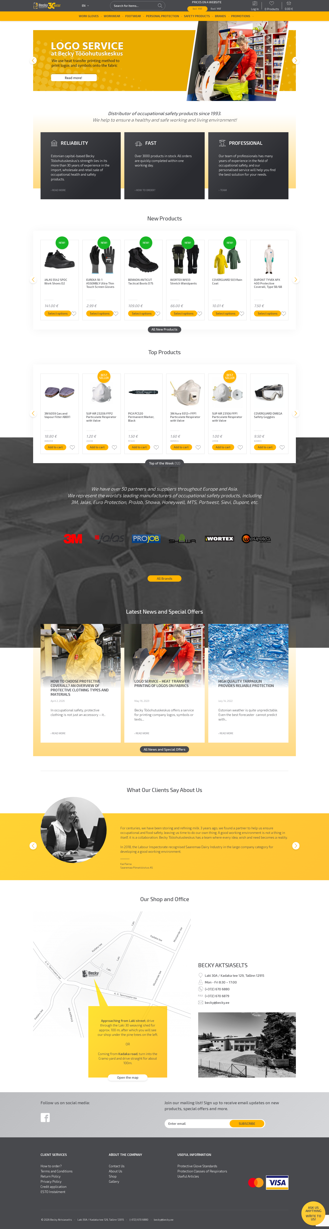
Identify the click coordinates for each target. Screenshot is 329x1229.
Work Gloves (89, 16)
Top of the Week (164, 463)
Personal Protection (162, 16)
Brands (220, 16)
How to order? (51, 1166)
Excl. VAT (216, 8)
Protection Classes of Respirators (202, 1171)
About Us (115, 1171)
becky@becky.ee (217, 1003)
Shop (113, 1176)
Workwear (112, 16)
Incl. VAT (197, 8)
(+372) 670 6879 (217, 996)
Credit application (53, 1186)
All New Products (164, 329)
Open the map (127, 1077)
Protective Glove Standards (197, 1166)
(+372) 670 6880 (217, 989)
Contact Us (117, 1166)
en (83, 5)
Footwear (133, 16)
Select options (58, 313)
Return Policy (51, 1176)
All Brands (164, 578)
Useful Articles (188, 1176)
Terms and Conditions (57, 1171)
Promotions (240, 16)
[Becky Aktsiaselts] (47, 5)
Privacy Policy (51, 1181)
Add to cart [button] (55, 447)
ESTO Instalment (53, 1191)
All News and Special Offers (164, 749)
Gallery (114, 1181)
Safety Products (197, 16)
